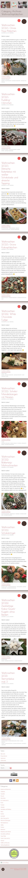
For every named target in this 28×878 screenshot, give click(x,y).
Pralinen (2, 827)
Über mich (3, 753)
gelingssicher (4, 586)
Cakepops (3, 791)
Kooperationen (4, 756)
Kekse (2, 811)
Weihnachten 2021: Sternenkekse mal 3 (8, 677)
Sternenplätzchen (9, 743)
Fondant (2, 805)
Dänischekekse (12, 228)
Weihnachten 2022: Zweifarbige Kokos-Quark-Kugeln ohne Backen (8, 607)
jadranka (11, 32)
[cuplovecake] (14, 4)
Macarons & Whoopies (5, 820)
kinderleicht (12, 513)
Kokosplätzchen (4, 297)
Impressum (3, 758)
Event (2, 802)
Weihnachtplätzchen (17, 743)
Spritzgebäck (19, 586)
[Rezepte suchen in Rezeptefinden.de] (5, 862)
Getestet (2, 807)
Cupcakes (3, 793)
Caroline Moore (23, 869)
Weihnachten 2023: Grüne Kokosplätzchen (9, 244)
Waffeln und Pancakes (5, 842)
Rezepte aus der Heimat (6, 831)
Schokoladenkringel (12, 586)
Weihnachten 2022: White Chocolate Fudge (8, 315)
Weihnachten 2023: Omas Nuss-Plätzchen (8, 28)
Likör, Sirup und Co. (5, 818)
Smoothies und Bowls (5, 833)
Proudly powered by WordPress (16, 868)
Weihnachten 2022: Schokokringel (8, 530)
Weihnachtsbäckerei (16, 80)
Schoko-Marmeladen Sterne (13, 740)
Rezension (3, 829)
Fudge (2, 373)
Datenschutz (3, 760)
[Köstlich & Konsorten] (14, 858)
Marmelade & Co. (4, 822)
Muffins (2, 825)
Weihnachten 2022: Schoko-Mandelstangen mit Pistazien (9, 392)
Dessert (2, 796)
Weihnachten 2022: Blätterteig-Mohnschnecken (9, 461)
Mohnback (18, 513)
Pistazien (19, 443)
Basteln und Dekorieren (6, 789)
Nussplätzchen (8, 80)
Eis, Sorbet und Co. (5, 800)
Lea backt (3, 816)
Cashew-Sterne (4, 740)
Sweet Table (3, 836)
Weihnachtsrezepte (18, 374)
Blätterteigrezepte (5, 513)
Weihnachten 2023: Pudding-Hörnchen (8, 98)
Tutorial (2, 840)
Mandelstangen (13, 443)
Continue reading (6, 76)
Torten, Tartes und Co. (5, 838)
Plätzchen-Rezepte (13, 149)
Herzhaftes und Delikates (6, 809)
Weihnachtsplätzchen (5, 78)
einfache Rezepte (4, 149)
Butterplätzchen (4, 228)
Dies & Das (3, 798)
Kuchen (2, 813)
